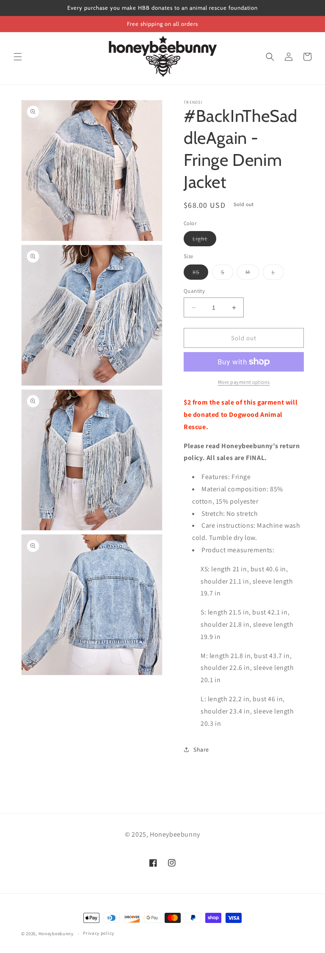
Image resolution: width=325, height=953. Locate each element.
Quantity (194, 291)
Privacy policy (98, 933)
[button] (17, 56)
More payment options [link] (244, 382)
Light (204, 240)
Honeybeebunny (56, 933)
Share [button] (201, 749)
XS (200, 274)
